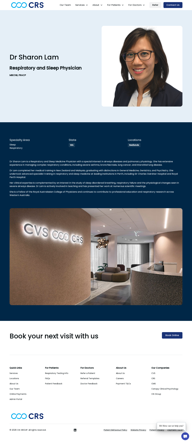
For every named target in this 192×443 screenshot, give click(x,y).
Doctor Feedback (89, 383)
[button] (81, 5)
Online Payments (18, 394)
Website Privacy (138, 430)
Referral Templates (90, 378)
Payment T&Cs (123, 383)
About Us (14, 383)
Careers (120, 378)
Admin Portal (16, 399)
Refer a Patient (88, 373)
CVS (153, 373)
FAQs (47, 378)
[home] (27, 5)
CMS (153, 383)
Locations (14, 378)
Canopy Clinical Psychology (164, 388)
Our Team (65, 5)
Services (14, 373)
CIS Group (156, 394)
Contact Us (172, 5)
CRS (153, 378)
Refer (155, 5)
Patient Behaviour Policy (115, 430)
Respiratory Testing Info (56, 373)
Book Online (172, 335)
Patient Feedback (53, 383)
